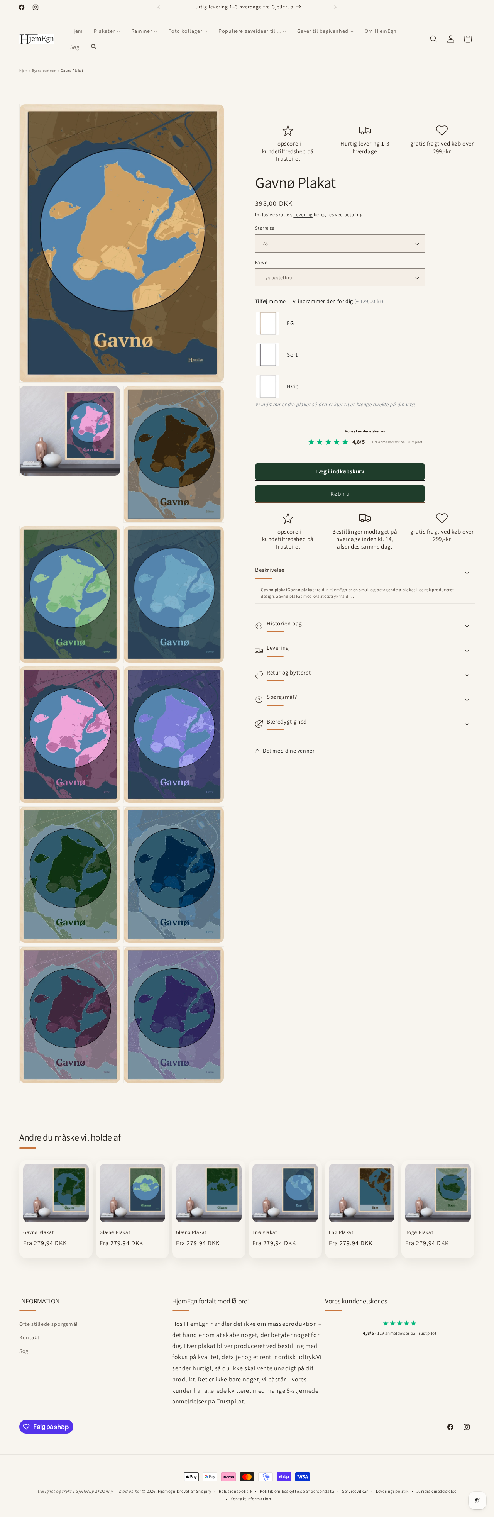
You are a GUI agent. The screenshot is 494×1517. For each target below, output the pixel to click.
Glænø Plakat (115, 1232)
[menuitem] (76, 31)
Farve (261, 262)
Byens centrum (44, 70)
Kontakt (29, 1337)
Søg (24, 1351)
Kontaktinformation (250, 1499)
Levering (303, 214)
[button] (433, 39)
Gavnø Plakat (38, 1232)
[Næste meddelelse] (335, 7)
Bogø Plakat (419, 1232)
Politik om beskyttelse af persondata (297, 1491)
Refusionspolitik (235, 1491)
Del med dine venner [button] (289, 750)
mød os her (130, 1491)
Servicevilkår (355, 1491)
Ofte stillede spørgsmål (48, 1323)
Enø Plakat (264, 1232)
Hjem (23, 70)
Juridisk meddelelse (436, 1491)
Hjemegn (167, 1491)
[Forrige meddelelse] (158, 7)
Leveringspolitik (392, 1491)
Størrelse (264, 228)
